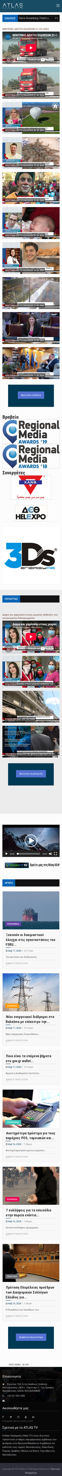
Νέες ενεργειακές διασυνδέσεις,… (23, 1034)
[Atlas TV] (13, 6)
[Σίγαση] (50, 853)
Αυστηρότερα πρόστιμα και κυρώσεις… (26, 1150)
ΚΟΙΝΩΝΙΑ (12, 1006)
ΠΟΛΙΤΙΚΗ (12, 1276)
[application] (31, 841)
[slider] (28, 854)
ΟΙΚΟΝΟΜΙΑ (13, 924)
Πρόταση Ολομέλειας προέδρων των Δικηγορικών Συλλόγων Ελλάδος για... (30, 1292)
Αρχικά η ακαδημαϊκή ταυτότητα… (23, 1073)
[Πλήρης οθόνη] (55, 853)
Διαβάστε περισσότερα (31, 1337)
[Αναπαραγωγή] (6, 853)
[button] (31, 840)
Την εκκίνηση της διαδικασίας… (22, 957)
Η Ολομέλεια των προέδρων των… (23, 1309)
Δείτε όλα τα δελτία (31, 395)
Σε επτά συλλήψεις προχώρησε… (22, 1227)
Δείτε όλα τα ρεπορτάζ (31, 773)
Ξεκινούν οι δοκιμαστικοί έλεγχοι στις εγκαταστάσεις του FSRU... (30, 940)
